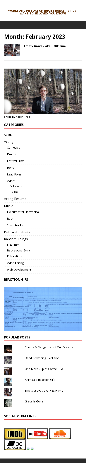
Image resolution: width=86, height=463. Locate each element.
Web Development (19, 270)
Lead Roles (14, 174)
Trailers (14, 191)
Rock (10, 218)
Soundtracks (15, 225)
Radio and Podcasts (17, 232)
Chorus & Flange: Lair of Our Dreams (49, 347)
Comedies (13, 147)
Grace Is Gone (34, 401)
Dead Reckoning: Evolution (42, 358)
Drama (11, 154)
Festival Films (15, 161)
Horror (11, 167)
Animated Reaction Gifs (40, 380)
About (8, 135)
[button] (80, 24)
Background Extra (18, 250)
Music (8, 206)
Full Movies (16, 185)
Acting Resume (15, 199)
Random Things (16, 239)
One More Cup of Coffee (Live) (45, 369)
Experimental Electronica (23, 212)
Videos (11, 181)
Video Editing (15, 263)
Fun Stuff (13, 245)
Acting (8, 141)
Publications (15, 256)
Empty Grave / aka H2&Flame (45, 46)
